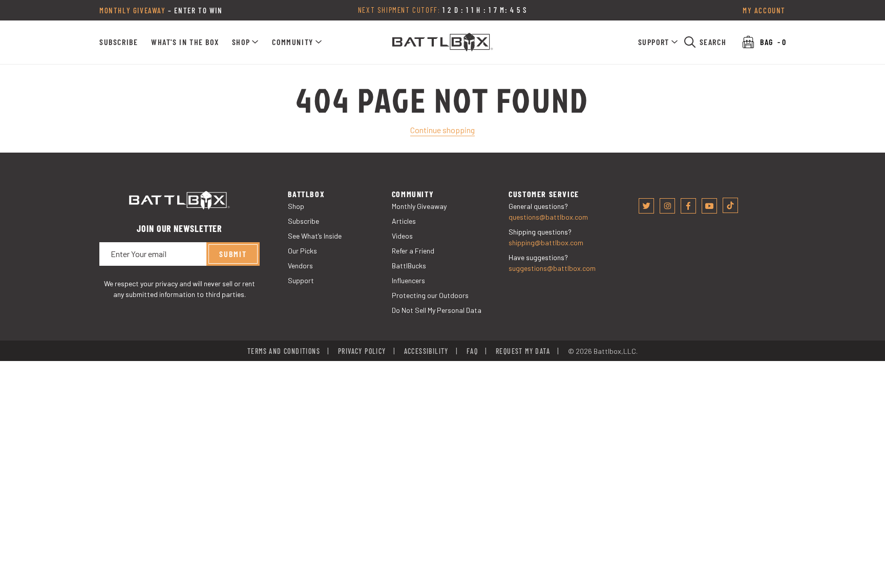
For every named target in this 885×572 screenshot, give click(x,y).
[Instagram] (667, 206)
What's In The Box (185, 42)
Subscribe (118, 42)
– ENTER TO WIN (161, 10)
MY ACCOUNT (764, 10)
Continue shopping (442, 130)
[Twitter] (646, 206)
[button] (245, 42)
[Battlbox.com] (442, 42)
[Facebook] (688, 206)
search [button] (713, 42)
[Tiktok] (730, 205)
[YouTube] (709, 206)
